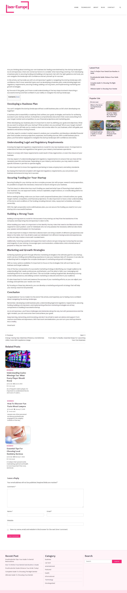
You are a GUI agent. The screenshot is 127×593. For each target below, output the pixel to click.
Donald (10, 384)
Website (10, 520)
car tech (48, 563)
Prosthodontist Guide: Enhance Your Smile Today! (104, 78)
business (11, 45)
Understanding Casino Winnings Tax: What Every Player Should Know (16, 377)
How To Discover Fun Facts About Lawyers (16, 405)
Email (49, 511)
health (47, 573)
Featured (48, 570)
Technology (86, 7)
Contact (111, 7)
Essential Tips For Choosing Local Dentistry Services (15, 451)
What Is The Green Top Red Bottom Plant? (96, 107)
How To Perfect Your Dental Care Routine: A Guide (104, 72)
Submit (116, 561)
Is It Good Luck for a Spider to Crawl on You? (96, 134)
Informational (49, 576)
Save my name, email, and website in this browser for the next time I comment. (39, 529)
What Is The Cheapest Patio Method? (111, 134)
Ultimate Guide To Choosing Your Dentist (103, 89)
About (95, 7)
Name (10, 511)
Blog (103, 7)
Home (76, 7)
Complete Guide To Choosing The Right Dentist (102, 84)
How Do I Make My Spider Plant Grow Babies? (112, 115)
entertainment (50, 566)
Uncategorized (50, 583)
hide (17, 97)
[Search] (120, 7)
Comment (11, 487)
